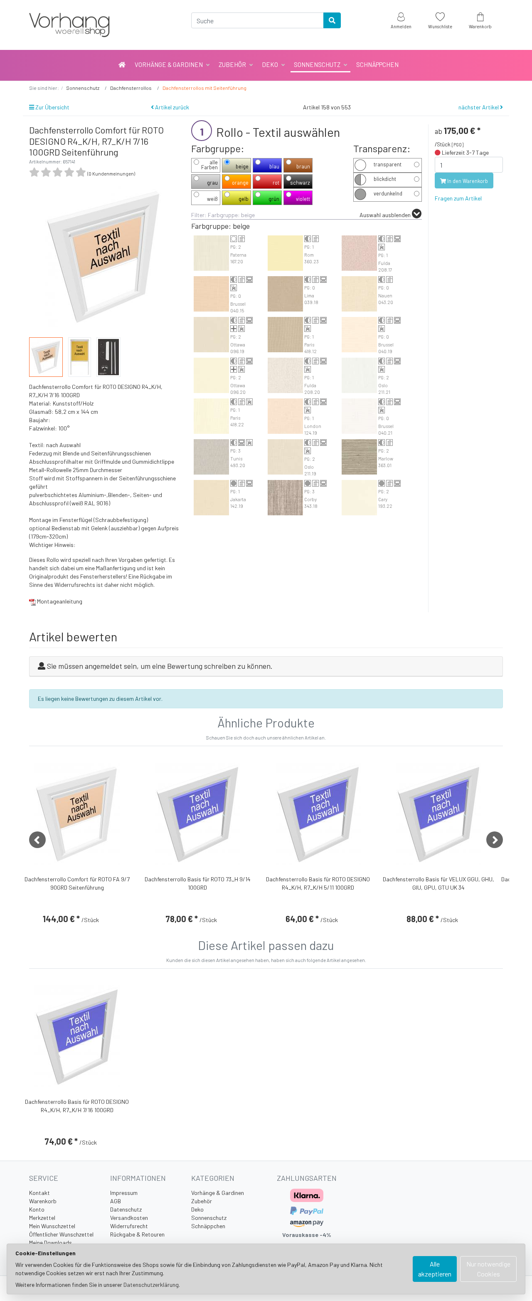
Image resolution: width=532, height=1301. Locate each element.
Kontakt (39, 1192)
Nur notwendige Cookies (488, 1269)
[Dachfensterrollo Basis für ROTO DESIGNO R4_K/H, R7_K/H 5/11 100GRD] (318, 813)
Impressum (124, 1192)
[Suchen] (332, 20)
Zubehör (232, 64)
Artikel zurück (171, 107)
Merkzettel (42, 1217)
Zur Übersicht (51, 107)
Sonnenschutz (317, 64)
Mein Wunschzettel (52, 1225)
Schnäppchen (377, 64)
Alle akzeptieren (434, 1269)
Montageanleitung (59, 601)
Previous (37, 839)
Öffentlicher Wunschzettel (61, 1234)
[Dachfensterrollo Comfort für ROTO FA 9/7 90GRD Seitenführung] (77, 813)
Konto (36, 1209)
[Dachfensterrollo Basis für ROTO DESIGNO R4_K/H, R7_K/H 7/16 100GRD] (77, 1036)
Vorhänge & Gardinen (169, 64)
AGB (115, 1201)
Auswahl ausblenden (386, 214)
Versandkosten (129, 1217)
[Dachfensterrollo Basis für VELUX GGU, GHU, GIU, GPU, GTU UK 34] (438, 813)
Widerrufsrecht (129, 1225)
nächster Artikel (479, 107)
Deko (270, 64)
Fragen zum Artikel (458, 198)
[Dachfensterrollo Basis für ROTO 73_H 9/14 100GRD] (197, 813)
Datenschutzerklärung (151, 1284)
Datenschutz (126, 1209)
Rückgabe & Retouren (137, 1234)
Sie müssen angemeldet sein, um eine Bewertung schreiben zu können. (160, 665)
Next (494, 839)
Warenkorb (43, 1201)
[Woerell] (104, 24)
